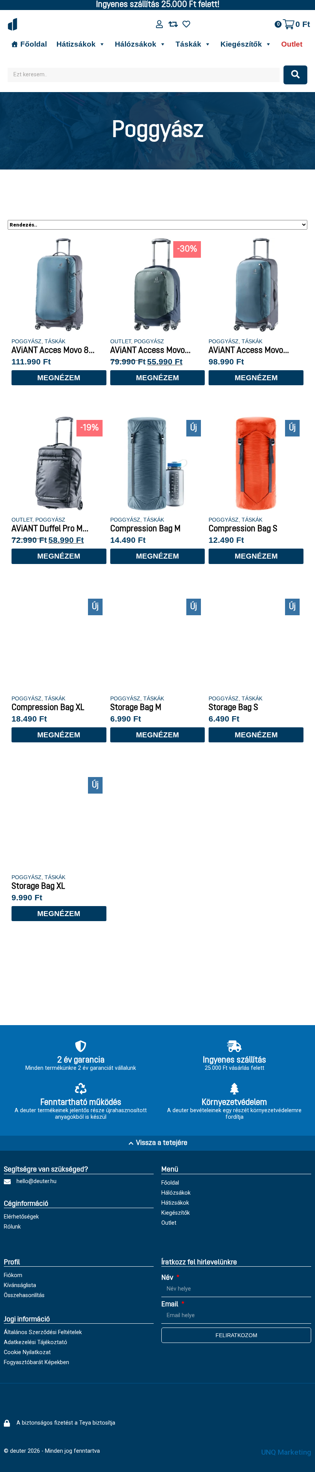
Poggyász (26, 341)
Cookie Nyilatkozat (27, 1352)
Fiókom (13, 1275)
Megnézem (58, 378)
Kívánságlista (20, 1285)
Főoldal (33, 44)
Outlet (291, 44)
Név (168, 1278)
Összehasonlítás (24, 1295)
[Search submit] (295, 74)
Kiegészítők (241, 44)
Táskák (188, 44)
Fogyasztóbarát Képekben (36, 1362)
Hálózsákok (135, 44)
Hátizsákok (76, 44)
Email (170, 1304)
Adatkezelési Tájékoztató (35, 1342)
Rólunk (12, 1227)
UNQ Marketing (286, 1452)
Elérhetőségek (21, 1217)
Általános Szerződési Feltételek (43, 1332)
